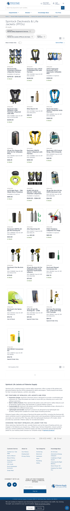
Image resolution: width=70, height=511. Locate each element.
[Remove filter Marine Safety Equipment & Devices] (30, 31)
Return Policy (11, 458)
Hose (37, 458)
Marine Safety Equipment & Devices (20, 16)
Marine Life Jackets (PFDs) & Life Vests (41, 16)
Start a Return (11, 455)
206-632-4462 (45, 438)
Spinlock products (48, 430)
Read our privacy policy (42, 504)
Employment (25, 454)
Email (59, 438)
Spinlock (56, 16)
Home (7, 16)
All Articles (54, 452)
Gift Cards (10, 464)
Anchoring (39, 452)
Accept (30, 508)
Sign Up (35, 491)
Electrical (39, 454)
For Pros (58, 12)
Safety (38, 463)
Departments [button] (13, 12)
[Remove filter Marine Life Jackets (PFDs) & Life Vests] (32, 37)
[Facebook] (9, 483)
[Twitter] (14, 483)
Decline (39, 508)
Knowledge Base (43, 12)
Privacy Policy (26, 456)
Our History (25, 452)
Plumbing (39, 461)
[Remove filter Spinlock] (44, 37)
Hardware (39, 456)
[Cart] (62, 3)
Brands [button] (27, 12)
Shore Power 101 (55, 466)
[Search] (62, 8)
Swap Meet (10, 470)
